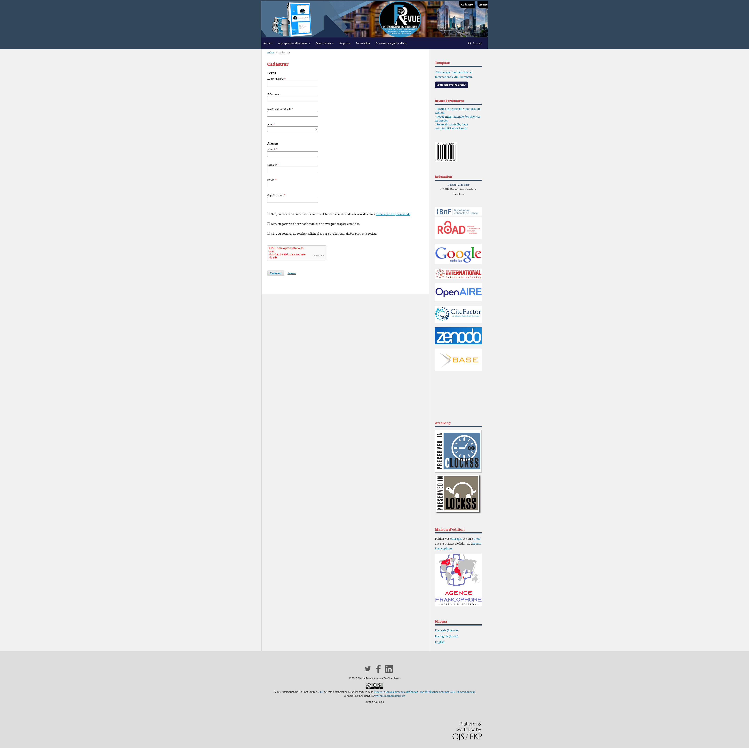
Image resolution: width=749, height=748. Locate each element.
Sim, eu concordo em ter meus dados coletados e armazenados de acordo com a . (341, 214)
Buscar (477, 43)
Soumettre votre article (452, 84)
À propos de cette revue (293, 43)
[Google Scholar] (458, 263)
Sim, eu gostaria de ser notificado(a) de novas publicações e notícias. (315, 224)
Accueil (267, 43)
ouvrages (456, 538)
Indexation (363, 43)
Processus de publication (391, 43)
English (440, 642)
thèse (477, 538)
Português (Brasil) (446, 636)
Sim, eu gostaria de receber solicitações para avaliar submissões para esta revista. (324, 233)
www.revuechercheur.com (389, 695)
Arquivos (344, 43)
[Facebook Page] (378, 671)
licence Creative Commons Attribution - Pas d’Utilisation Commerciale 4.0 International (424, 692)
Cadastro (467, 4)
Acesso (483, 4)
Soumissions (324, 43)
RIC (321, 692)
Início (270, 52)
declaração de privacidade (393, 214)
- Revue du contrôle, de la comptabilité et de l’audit (451, 126)
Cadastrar (275, 273)
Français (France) (446, 630)
